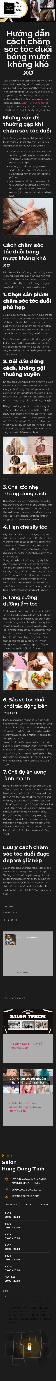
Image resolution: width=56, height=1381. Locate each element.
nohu (22, 1300)
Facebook (11, 1204)
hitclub (29, 1296)
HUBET (34, 1315)
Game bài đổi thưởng (30, 1319)
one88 (46, 1300)
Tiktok (27, 1204)
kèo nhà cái (32, 1304)
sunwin (48, 1296)
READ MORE (23, 973)
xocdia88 (44, 1304)
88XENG (23, 1315)
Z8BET (43, 1315)
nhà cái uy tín (34, 1300)
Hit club (12, 1311)
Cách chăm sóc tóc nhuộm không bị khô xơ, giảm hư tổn (25, 1107)
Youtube (43, 1204)
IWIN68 (12, 1322)
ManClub (12, 1315)
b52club (39, 1296)
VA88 (42, 1311)
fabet (11, 1304)
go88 (21, 1296)
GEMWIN (23, 1311)
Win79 (27, 1308)
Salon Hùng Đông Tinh (33, 102)
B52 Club (37, 1308)
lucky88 (20, 1304)
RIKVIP (33, 1311)
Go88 (47, 1308)
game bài (13, 1300)
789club (12, 1296)
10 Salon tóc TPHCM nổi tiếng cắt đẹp (26, 1045)
